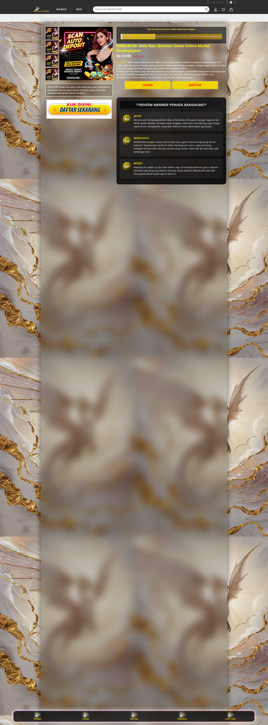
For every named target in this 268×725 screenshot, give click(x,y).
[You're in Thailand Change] (231, 2)
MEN (79, 9)
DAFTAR (195, 85)
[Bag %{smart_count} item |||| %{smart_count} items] (231, 9)
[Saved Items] (223, 9)
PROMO (37, 719)
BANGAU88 (121, 62)
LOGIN (148, 85)
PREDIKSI (182, 719)
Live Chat (230, 719)
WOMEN (61, 9)
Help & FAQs (217, 2)
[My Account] (215, 9)
